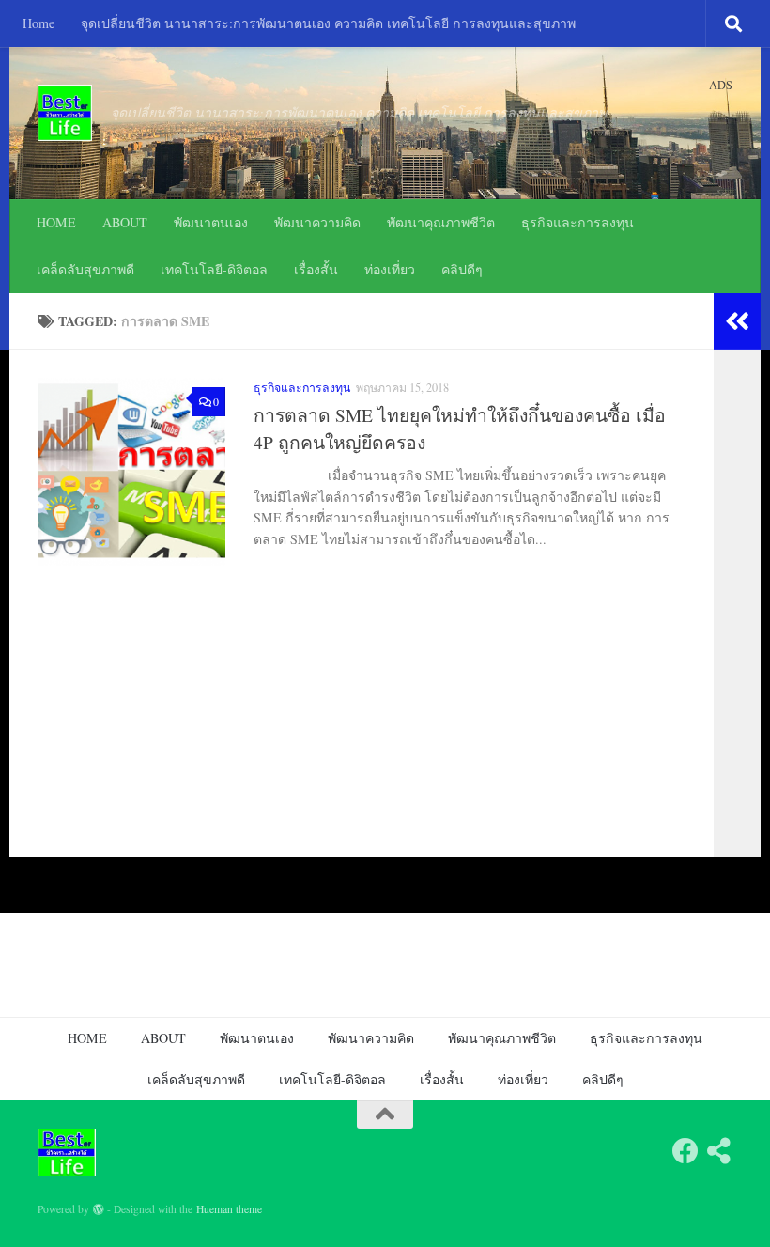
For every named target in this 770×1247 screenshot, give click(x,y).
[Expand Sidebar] (737, 321)
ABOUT (124, 222)
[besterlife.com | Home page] (65, 113)
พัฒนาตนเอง (211, 222)
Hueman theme (229, 1209)
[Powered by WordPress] (98, 1209)
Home (38, 23)
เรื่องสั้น (316, 269)
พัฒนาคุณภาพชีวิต (441, 222)
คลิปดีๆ (462, 269)
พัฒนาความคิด (317, 222)
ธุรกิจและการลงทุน (577, 222)
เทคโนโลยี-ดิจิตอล (214, 269)
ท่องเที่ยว (389, 269)
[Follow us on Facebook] (685, 1151)
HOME (56, 222)
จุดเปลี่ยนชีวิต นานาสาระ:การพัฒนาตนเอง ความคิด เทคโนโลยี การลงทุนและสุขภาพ (328, 23)
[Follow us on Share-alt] (719, 1151)
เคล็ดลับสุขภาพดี (85, 269)
